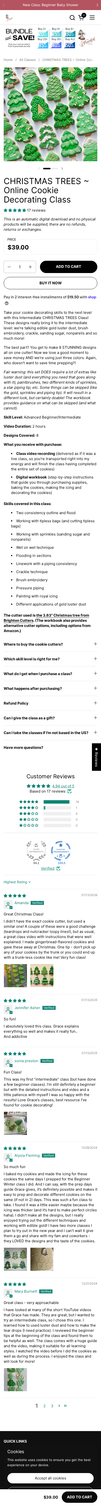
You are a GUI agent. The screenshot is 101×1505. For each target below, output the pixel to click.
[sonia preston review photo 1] (15, 1123)
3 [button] (52, 1406)
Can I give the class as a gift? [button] (29, 718)
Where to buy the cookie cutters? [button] (33, 644)
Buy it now (50, 283)
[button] (72, 17)
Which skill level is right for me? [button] (32, 659)
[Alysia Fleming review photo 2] (42, 1259)
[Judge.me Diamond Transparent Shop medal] (61, 851)
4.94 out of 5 (63, 786)
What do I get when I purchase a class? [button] (38, 673)
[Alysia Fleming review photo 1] (15, 1259)
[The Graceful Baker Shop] (8, 17)
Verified (47, 868)
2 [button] (44, 1406)
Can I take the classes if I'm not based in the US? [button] (46, 732)
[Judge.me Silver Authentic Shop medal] (36, 851)
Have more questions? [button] (23, 747)
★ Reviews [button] (96, 757)
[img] (15, 895)
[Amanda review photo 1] (15, 975)
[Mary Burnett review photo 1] (15, 1379)
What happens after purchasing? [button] (33, 688)
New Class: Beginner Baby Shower (50, 5)
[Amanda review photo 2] (42, 975)
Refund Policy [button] (16, 703)
